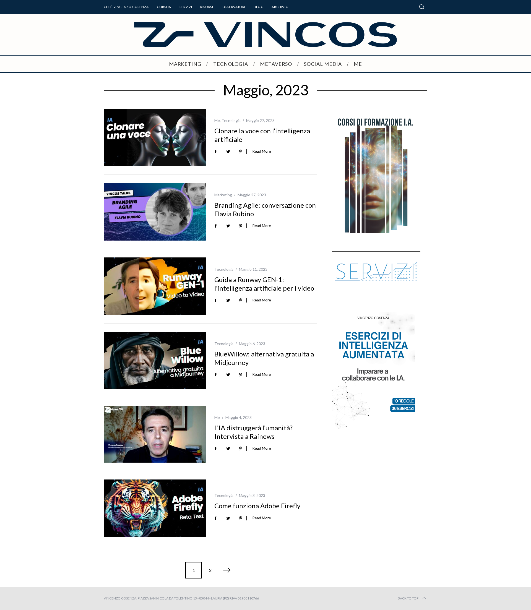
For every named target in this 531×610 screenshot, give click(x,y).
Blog (258, 7)
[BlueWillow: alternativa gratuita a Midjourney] (155, 360)
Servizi (185, 7)
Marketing (223, 194)
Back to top (408, 598)
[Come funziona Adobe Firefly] (155, 508)
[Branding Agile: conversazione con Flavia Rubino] (155, 212)
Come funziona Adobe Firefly (257, 506)
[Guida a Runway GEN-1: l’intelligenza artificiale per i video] (155, 286)
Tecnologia (231, 120)
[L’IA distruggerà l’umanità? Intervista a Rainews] (155, 434)
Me (217, 120)
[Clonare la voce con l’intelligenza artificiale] (155, 137)
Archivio (280, 7)
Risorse (207, 7)
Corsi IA (164, 7)
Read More (261, 151)
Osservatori (233, 7)
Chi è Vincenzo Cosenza (126, 7)
